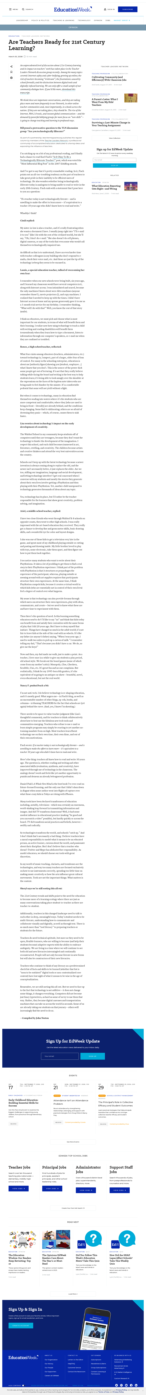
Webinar (84, 1095)
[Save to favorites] (11, 72)
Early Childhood (16, 1095)
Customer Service (74, 1368)
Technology (84, 20)
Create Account (20, 1325)
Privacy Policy (93, 1385)
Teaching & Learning (63, 20)
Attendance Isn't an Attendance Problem (70, 1102)
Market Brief (121, 20)
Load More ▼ (73, 1294)
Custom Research (121, 1378)
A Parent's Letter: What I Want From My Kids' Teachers (105, 102)
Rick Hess (95, 193)
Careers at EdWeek (52, 1375)
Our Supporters (50, 1371)
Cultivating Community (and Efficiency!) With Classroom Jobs (109, 78)
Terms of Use (77, 1385)
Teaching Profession (101, 73)
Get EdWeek (96, 1355)
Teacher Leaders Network (56, 140)
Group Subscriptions (98, 1368)
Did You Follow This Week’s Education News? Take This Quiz (87, 1258)
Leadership (22, 20)
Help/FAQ (71, 1364)
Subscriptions (96, 1360)
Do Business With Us (122, 1355)
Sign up (92, 1056)
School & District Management (120, 1095)
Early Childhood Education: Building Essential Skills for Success (23, 1103)
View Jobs (17, 1188)
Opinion (98, 20)
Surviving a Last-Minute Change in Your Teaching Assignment (111, 124)
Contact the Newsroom (76, 1371)
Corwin (83, 1122)
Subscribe (128, 9)
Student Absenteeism (71, 1095)
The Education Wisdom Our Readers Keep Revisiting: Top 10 (20, 1259)
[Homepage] (73, 9)
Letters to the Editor (75, 1360)
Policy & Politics (40, 20)
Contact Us (73, 1355)
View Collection (114, 138)
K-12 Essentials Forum (33, 1095)
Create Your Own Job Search (72, 1208)
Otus (127, 1124)
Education (14, 36)
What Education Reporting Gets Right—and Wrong (106, 187)
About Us (48, 1355)
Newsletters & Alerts (98, 1364)
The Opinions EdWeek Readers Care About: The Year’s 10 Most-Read (54, 1259)
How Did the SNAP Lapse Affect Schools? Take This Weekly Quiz (121, 1259)
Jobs (108, 20)
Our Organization (51, 1360)
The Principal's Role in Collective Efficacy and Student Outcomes (115, 1104)
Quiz (87, 1252)
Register (13, 1124)
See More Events (73, 1142)
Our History (49, 1364)
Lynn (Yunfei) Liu (82, 1274)
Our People (49, 1368)
